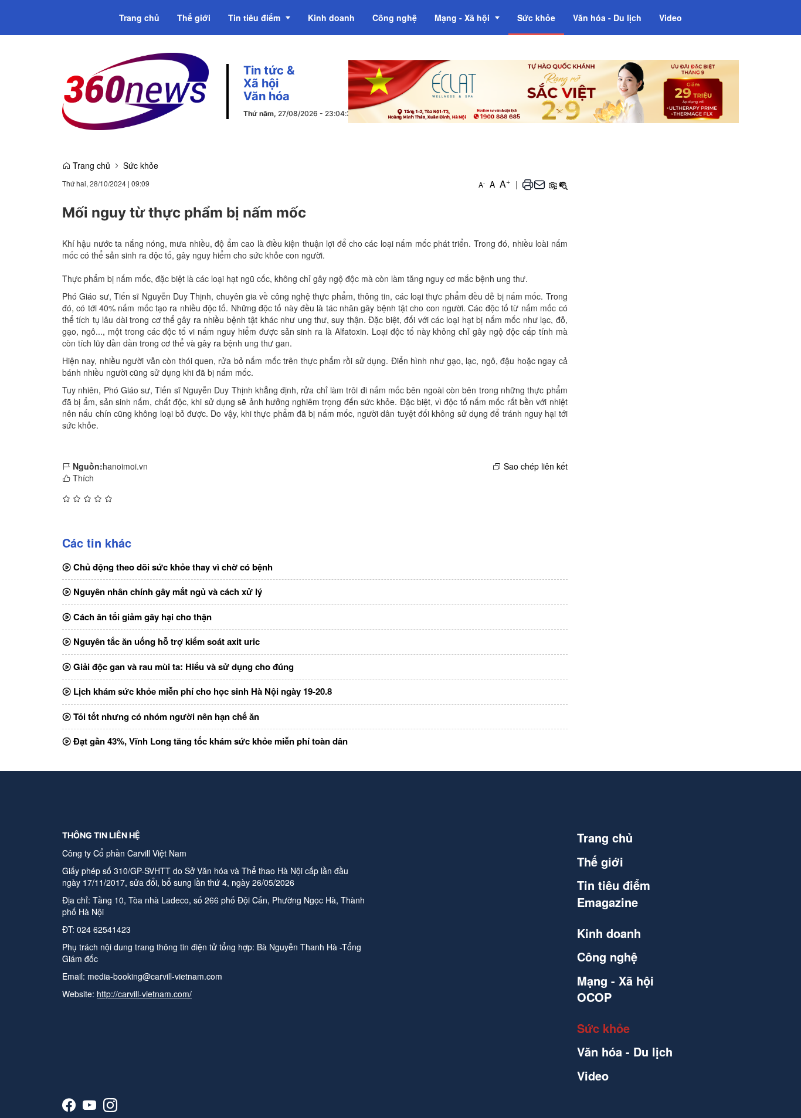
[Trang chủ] (135, 90)
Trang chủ (90, 165)
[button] (528, 184)
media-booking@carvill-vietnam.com (154, 976)
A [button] (481, 184)
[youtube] (89, 1104)
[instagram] (110, 1104)
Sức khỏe (140, 165)
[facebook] (69, 1104)
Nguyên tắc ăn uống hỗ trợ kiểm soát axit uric (165, 641)
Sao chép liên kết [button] (536, 466)
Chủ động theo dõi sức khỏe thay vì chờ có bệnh (172, 566)
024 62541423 (104, 929)
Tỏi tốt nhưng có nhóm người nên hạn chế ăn (165, 716)
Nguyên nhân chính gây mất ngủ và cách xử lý (166, 591)
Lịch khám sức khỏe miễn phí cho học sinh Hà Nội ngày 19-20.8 (201, 691)
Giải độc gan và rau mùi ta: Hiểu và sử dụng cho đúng (182, 666)
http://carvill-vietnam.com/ (144, 994)
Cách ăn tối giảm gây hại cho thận (141, 616)
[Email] (539, 184)
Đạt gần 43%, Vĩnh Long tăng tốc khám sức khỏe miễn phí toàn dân (209, 741)
